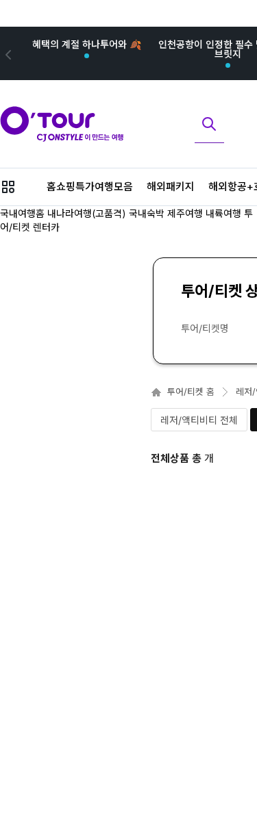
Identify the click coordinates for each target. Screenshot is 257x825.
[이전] (7, 53)
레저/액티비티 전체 (199, 420)
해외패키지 (171, 186)
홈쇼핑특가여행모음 (90, 186)
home (156, 392)
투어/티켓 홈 (191, 391)
